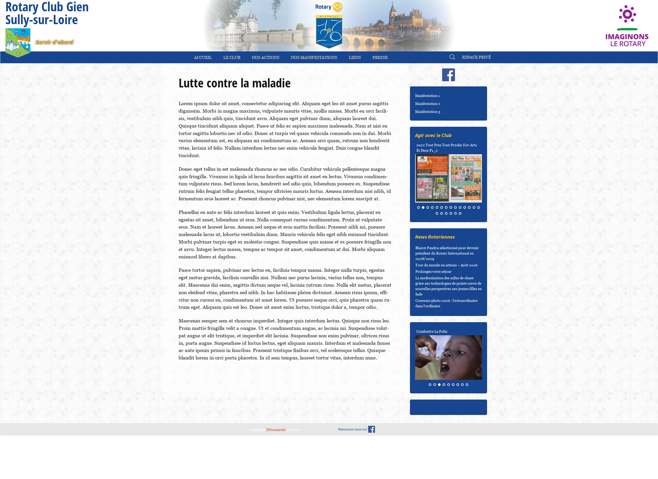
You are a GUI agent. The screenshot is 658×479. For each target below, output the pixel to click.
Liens (355, 57)
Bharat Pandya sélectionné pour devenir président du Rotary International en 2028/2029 (447, 287)
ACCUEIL (203, 57)
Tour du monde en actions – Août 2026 (446, 299)
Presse (380, 57)
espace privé (476, 57)
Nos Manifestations (314, 57)
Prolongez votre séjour (433, 305)
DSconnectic (276, 464)
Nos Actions (265, 57)
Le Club (231, 57)
